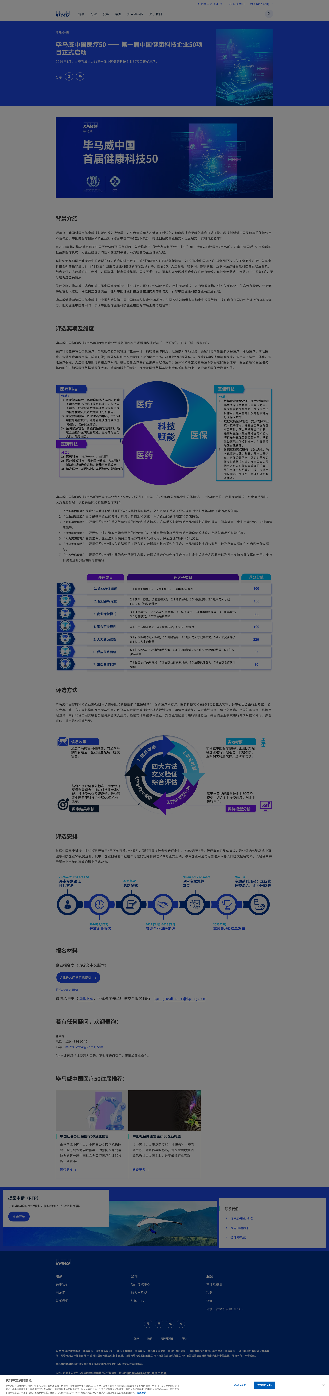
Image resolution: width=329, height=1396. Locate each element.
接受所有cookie (264, 1385)
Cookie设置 (240, 1385)
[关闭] (323, 1385)
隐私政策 (141, 1392)
